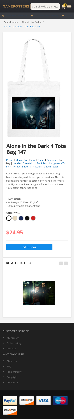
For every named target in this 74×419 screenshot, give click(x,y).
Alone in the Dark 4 (31, 22)
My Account (13, 337)
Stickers (26, 166)
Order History (14, 343)
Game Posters (11, 22)
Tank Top (42, 163)
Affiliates (11, 348)
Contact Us (12, 382)
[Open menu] (69, 6)
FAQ (9, 366)
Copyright (12, 377)
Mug (33, 160)
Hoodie (17, 163)
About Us (12, 361)
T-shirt (41, 160)
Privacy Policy (14, 371)
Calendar (52, 160)
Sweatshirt (29, 163)
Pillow (16, 166)
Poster (9, 160)
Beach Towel (51, 166)
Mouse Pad (22, 160)
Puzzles (37, 166)
